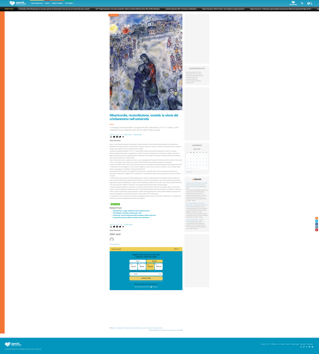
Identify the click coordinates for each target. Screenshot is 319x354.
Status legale (295, 344)
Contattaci (310, 344)
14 (187, 162)
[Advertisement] (146, 311)
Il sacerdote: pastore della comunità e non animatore (131, 217)
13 (206, 158)
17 (197, 162)
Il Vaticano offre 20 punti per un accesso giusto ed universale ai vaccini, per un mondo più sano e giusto (196, 184)
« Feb (187, 172)
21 (187, 165)
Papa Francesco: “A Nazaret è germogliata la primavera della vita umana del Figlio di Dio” (214, 9)
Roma (47, 3)
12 (203, 158)
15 (190, 162)
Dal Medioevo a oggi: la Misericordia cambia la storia (131, 211)
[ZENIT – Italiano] (20, 3)
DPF (268, 344)
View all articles (115, 244)
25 (200, 165)
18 (200, 162)
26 (203, 165)
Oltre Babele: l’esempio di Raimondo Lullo (127, 213)
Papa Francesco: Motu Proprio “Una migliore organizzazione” (157, 9)
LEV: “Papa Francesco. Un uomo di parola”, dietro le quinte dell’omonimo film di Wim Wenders (61, 9)
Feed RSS (197, 179)
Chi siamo (263, 344)
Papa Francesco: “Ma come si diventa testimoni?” (268, 9)
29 (190, 168)
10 (197, 158)
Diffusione (274, 344)
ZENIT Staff (128, 134)
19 (203, 162)
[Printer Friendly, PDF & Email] (115, 204)
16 (193, 162)
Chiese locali (113, 15)
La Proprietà (281, 344)
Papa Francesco (37, 3)
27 (206, 165)
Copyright (303, 344)
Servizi (288, 344)
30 (193, 168)
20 (206, 162)
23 (193, 165)
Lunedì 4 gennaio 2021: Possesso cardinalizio (115, 9)
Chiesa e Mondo (57, 3)
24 (197, 165)
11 (200, 158)
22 (190, 165)
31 (197, 168)
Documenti (69, 3)
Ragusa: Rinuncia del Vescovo (301, 9)
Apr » (190, 172)
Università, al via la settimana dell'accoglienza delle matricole (134, 215)
